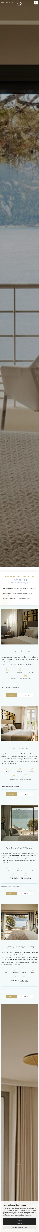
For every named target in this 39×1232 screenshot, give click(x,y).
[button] (4, 626)
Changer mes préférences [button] (19, 1227)
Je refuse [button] (19, 1223)
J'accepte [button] (19, 1220)
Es (12, 3)
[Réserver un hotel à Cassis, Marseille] (36, 2)
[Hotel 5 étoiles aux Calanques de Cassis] (19, 4)
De (9, 3)
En (7, 3)
